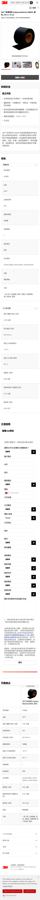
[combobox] (6, 493)
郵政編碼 (7, 547)
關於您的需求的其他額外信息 (15, 599)
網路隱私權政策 (19, 635)
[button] (10, 895)
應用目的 (7, 573)
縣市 (6, 539)
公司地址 (7, 523)
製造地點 (7, 564)
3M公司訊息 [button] (7, 834)
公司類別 (7, 505)
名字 (6, 465)
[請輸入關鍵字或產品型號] (31, 2)
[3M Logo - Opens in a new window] (4, 2)
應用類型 (7, 582)
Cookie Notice (8, 886)
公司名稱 (7, 497)
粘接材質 (7, 590)
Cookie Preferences (30, 867)
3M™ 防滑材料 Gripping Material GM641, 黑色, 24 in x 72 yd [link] (30, 703)
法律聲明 (13, 865)
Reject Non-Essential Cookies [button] (12, 891)
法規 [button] (4, 847)
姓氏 (6, 473)
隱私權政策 (20, 865)
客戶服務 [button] (6, 853)
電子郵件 (7, 457)
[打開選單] (37, 3)
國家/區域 (8, 514)
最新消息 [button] (6, 840)
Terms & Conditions (16, 867)
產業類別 (7, 555)
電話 (6, 489)
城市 (6, 531)
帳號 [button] (34, 8)
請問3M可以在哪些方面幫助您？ (16, 448)
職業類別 (7, 481)
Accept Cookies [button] (29, 891)
